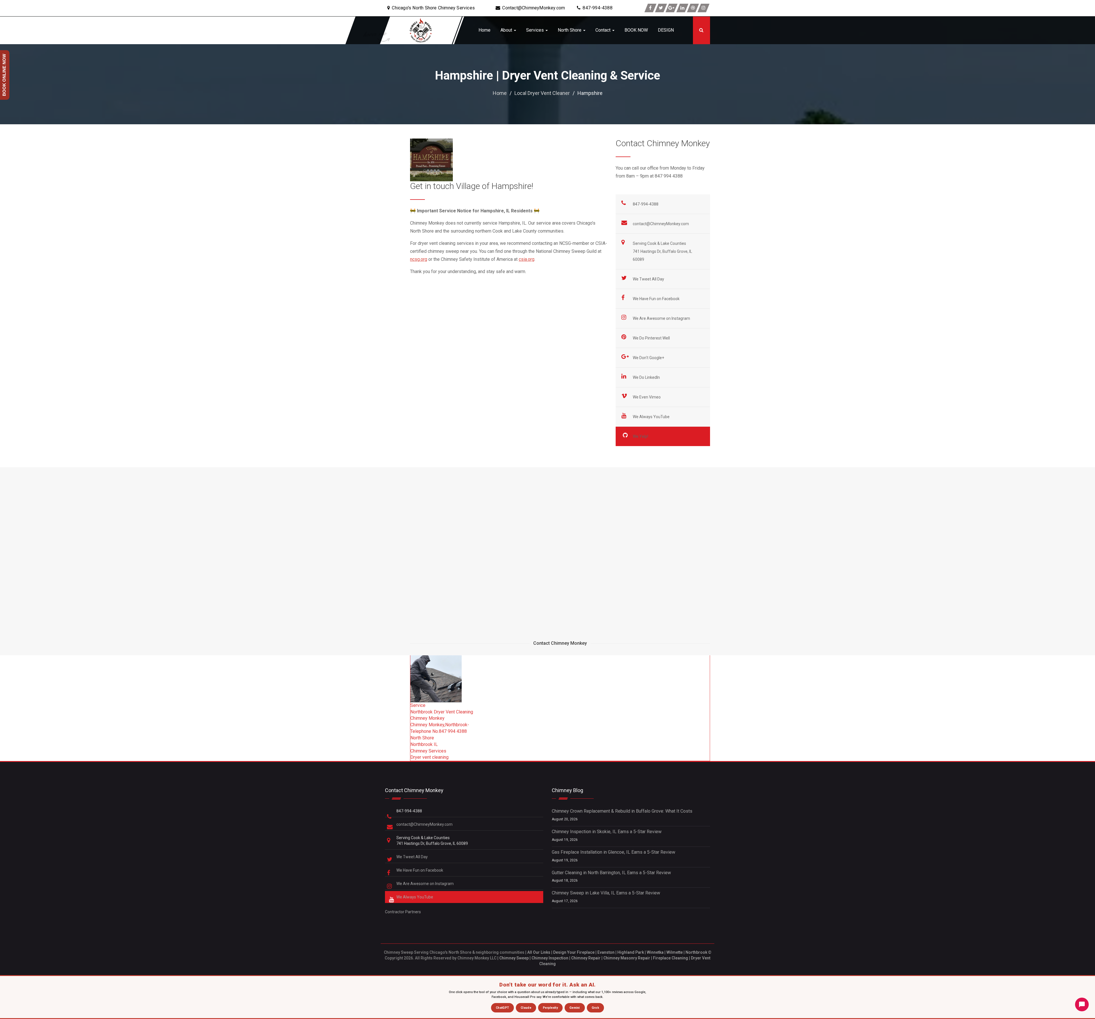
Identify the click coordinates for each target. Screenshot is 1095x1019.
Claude (526, 1008)
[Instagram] (703, 8)
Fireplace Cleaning (670, 958)
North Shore (570, 30)
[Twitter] (661, 8)
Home (484, 30)
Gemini (574, 1008)
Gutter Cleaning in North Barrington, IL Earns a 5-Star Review (611, 872)
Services (535, 30)
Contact (603, 30)
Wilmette (674, 952)
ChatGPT (502, 1008)
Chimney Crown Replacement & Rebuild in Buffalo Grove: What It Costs (622, 811)
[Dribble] (693, 8)
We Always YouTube (651, 416)
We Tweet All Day (649, 279)
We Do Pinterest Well (652, 338)
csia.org (526, 259)
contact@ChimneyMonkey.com (661, 223)
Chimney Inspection (550, 958)
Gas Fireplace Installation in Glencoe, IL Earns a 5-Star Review (613, 852)
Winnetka (655, 952)
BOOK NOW (636, 30)
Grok (595, 1008)
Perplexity (550, 1008)
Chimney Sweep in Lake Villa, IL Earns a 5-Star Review (606, 893)
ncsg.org (418, 259)
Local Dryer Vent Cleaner (542, 93)
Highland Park (630, 952)
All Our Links (538, 952)
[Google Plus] (672, 8)
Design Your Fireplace (574, 952)
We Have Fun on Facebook (656, 298)
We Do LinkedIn (647, 377)
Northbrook (696, 952)
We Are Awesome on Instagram (662, 318)
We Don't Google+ (649, 357)
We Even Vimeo (647, 397)
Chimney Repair (586, 958)
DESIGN (666, 30)
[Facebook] (650, 8)
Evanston (606, 952)
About (506, 30)
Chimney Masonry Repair (626, 958)
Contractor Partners (403, 912)
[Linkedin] (682, 8)
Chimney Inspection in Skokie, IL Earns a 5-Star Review (607, 831)
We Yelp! (641, 436)
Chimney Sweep (514, 958)
